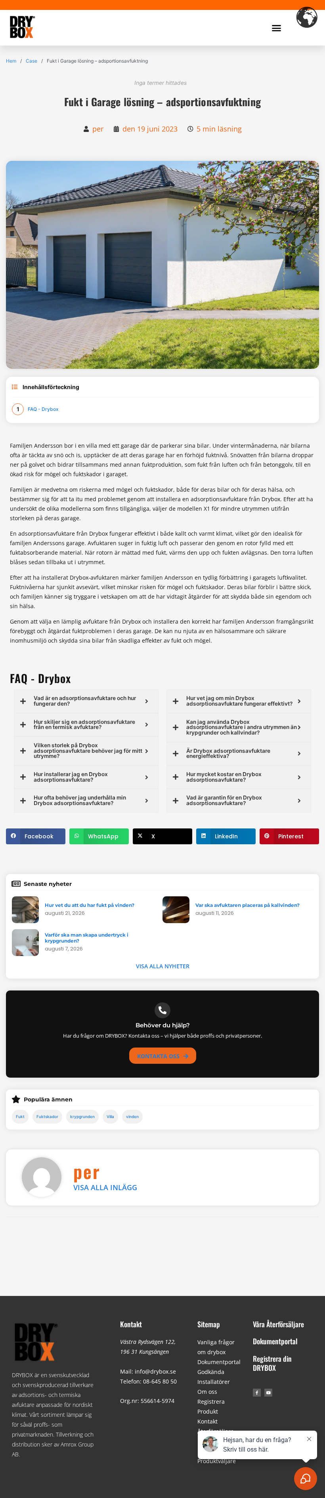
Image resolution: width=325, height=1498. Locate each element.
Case (31, 61)
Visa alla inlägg (105, 1187)
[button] (276, 27)
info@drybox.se (155, 1371)
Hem (11, 61)
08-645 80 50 (160, 1381)
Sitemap (208, 1324)
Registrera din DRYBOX (272, 1363)
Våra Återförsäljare (278, 1324)
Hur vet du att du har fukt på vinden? (89, 905)
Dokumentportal (219, 1362)
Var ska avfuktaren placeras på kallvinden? (247, 905)
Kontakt (131, 1324)
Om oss (207, 1391)
